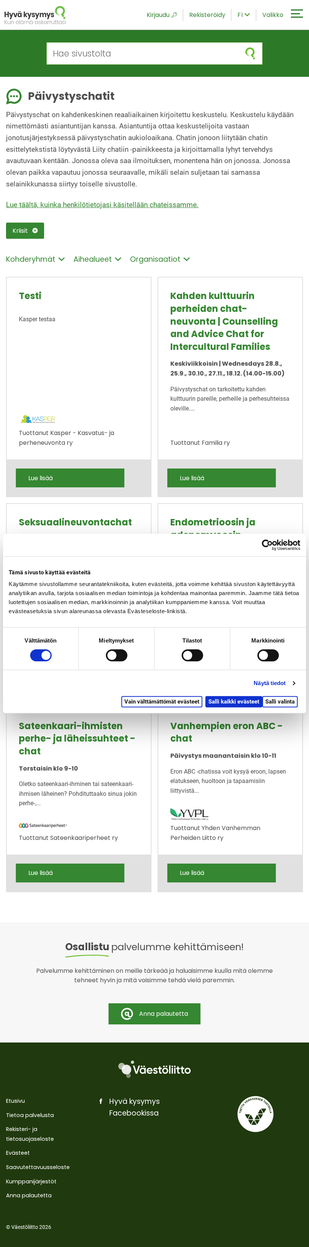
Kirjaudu (158, 15)
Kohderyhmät (30, 259)
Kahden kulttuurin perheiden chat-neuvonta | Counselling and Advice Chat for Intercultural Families (224, 321)
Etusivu (15, 1101)
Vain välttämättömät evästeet (161, 701)
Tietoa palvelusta (30, 1115)
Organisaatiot (155, 259)
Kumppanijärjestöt (31, 1181)
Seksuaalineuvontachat (75, 522)
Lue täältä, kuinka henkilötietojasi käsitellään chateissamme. (102, 204)
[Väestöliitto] (154, 1069)
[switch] (116, 655)
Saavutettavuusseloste (38, 1167)
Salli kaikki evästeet (233, 701)
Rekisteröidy (207, 15)
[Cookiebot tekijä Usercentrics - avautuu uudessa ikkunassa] (267, 545)
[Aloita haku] (250, 53)
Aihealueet (92, 259)
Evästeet (18, 1153)
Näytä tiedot (270, 683)
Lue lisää (40, 478)
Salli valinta (280, 701)
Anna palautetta (29, 1195)
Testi (30, 296)
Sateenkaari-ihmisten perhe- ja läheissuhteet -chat (77, 738)
